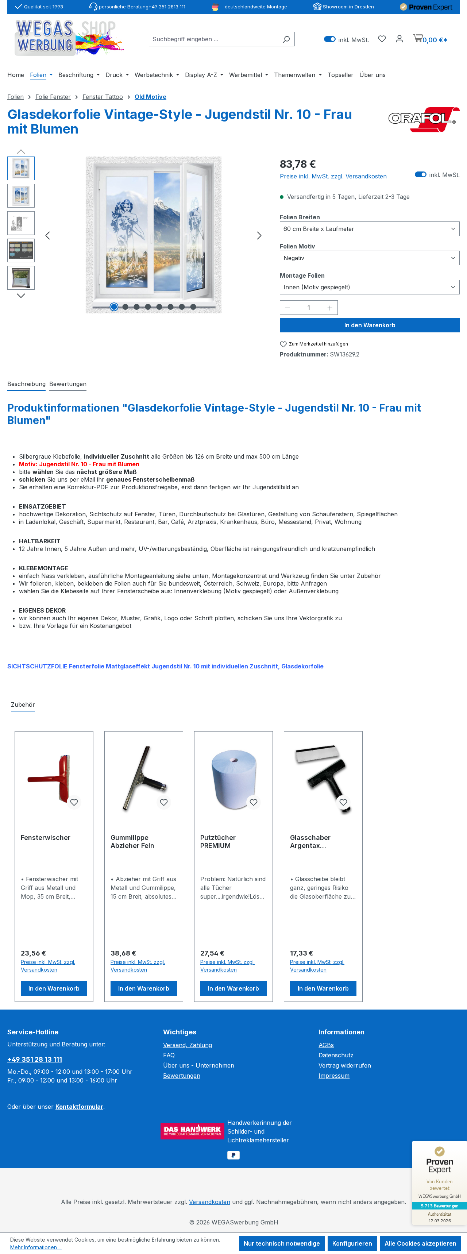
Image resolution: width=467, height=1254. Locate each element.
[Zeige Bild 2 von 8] (125, 307)
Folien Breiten (300, 217)
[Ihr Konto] (399, 38)
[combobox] (213, 39)
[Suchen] (286, 39)
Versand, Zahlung (187, 1045)
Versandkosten (209, 1201)
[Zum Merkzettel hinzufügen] (74, 802)
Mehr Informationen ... (36, 1247)
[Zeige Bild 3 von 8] (136, 307)
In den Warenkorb (369, 325)
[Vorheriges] (47, 235)
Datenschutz (336, 1055)
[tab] (26, 384)
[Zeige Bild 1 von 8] (114, 307)
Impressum (334, 1075)
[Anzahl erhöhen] (330, 307)
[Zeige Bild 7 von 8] (182, 307)
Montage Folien (302, 275)
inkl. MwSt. (346, 39)
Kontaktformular (79, 1106)
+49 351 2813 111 (166, 6)
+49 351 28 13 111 (34, 1059)
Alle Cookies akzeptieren (420, 1243)
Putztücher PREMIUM (218, 841)
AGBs (326, 1045)
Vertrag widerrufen (345, 1065)
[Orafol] (424, 124)
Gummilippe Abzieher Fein (132, 841)
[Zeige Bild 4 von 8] (148, 307)
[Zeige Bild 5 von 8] (159, 307)
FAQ (169, 1055)
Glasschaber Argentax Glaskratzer (310, 842)
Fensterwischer (45, 837)
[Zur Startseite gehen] (69, 38)
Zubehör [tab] (23, 704)
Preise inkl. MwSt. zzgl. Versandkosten (333, 176)
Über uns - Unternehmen (198, 1065)
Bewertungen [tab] (67, 383)
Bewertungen (181, 1075)
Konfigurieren (352, 1243)
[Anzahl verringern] (287, 307)
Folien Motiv (297, 246)
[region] (136, 235)
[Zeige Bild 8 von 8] (193, 307)
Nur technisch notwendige (282, 1243)
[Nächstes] (259, 235)
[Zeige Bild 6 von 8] (170, 307)
